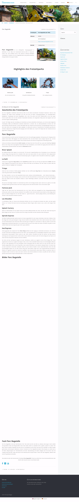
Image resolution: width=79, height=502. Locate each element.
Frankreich (11, 23)
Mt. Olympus (63, 54)
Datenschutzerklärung (6, 482)
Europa (6, 23)
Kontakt (3, 487)
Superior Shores (63, 59)
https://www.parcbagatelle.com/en (45, 41)
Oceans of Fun (63, 61)
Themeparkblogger (8, 2)
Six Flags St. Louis (64, 72)
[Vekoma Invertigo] (47, 82)
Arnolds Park (63, 69)
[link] (76, 2)
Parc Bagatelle (6, 29)
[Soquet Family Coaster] (29, 82)
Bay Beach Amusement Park (66, 52)
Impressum (4, 485)
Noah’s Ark (62, 57)
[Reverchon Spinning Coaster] (10, 82)
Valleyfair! (62, 63)
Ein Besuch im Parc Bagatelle (10, 107)
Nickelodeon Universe (65, 67)
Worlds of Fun (63, 65)
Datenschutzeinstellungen (7, 484)
